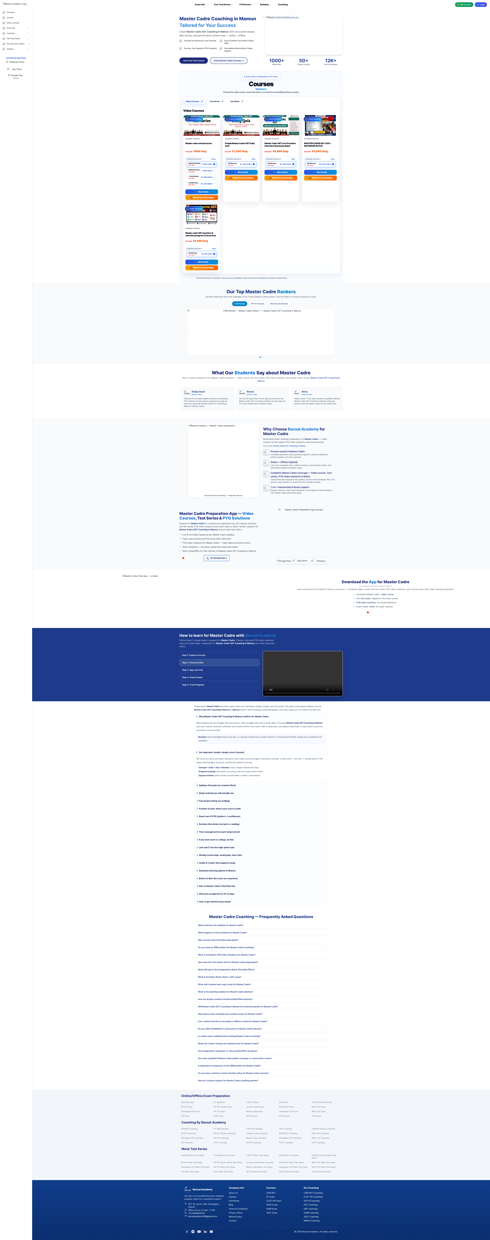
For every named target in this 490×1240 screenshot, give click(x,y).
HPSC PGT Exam (319, 1107)
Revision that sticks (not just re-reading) (219, 824)
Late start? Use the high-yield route (217, 847)
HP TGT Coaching (221, 1138)
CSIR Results (239, 304)
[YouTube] (199, 1231)
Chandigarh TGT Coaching (290, 1138)
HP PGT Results (257, 304)
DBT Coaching (311, 1208)
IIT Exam (270, 1197)
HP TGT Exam (219, 1111)
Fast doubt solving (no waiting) (214, 801)
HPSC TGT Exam (319, 1111)
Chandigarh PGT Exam (190, 1111)
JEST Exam (271, 1212)
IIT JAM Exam (219, 1102)
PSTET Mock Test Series (289, 1172)
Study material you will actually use (216, 793)
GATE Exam (284, 1102)
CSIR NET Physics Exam (322, 1102)
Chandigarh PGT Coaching (192, 1138)
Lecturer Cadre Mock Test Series (260, 1162)
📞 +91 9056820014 (216, 558)
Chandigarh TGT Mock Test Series (293, 1167)
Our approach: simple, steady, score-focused (221, 752)
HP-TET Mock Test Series (256, 1172)
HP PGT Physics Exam (223, 1107)
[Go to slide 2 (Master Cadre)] (262, 357)
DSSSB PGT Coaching (288, 1133)
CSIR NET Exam (187, 1102)
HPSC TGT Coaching (320, 1138)
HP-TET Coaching (253, 1142)
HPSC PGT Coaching (320, 1133)
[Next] (333, 332)
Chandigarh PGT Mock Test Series (195, 1167)
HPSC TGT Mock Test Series (323, 1167)
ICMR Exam (271, 1208)
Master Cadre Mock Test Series (259, 1167)
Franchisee (234, 1200)
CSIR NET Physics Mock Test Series (324, 1156)
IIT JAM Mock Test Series (224, 1155)
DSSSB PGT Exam (286, 1107)
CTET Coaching (318, 1142)
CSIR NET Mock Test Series (192, 1155)
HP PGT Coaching (188, 1133)
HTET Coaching (220, 1142)
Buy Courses (465, 4)
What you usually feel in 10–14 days (216, 894)
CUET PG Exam (252, 1102)
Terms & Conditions (238, 1208)
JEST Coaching (311, 1216)
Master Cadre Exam (254, 1111)
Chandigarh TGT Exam (288, 1111)
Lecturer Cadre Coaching (256, 1133)
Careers (232, 1197)
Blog (231, 1204)
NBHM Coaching (312, 1220)
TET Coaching (187, 1142)
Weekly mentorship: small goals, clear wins (220, 855)
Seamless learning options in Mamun (217, 870)
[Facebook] (187, 1231)
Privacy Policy (235, 1212)
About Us (233, 1193)
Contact (233, 1220)
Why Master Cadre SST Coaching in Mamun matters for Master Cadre (234, 716)
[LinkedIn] (205, 1231)
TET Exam (185, 1116)
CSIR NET (271, 1193)
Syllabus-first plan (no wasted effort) (217, 785)
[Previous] (190, 332)
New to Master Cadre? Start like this (217, 886)
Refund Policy (235, 1216)
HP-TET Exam (252, 1116)
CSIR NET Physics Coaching (323, 1129)
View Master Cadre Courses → (229, 60)
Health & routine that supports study (217, 863)
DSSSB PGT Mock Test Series (291, 1162)
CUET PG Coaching (254, 1129)
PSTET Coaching (286, 1142)
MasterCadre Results (279, 304)
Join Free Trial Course (193, 60)
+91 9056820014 (196, 1213)
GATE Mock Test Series (288, 1155)
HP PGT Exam (187, 1107)
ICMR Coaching (311, 1212)
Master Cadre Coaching (256, 1138)
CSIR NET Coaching (189, 1129)
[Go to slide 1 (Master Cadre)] (260, 357)
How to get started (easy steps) (215, 901)
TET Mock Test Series (190, 1172)
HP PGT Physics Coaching (224, 1133)
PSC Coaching (311, 1204)
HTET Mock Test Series (223, 1172)
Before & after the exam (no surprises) (218, 878)
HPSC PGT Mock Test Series (323, 1162)
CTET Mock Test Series (321, 1172)
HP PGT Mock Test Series (191, 1162)
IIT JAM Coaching (221, 1129)
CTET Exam (316, 1116)
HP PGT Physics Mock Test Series (228, 1162)
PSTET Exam (284, 1116)
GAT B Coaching (312, 1200)
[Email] (211, 1231)
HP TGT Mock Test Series (224, 1167)
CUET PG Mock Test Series (257, 1155)
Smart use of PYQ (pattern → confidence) (219, 816)
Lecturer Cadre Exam (255, 1107)
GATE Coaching (285, 1129)
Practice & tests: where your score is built (220, 808)
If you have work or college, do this (216, 839)
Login (482, 4)
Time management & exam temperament (219, 832)
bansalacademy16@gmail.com (202, 1216)
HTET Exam (218, 1116)
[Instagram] (193, 1231)
